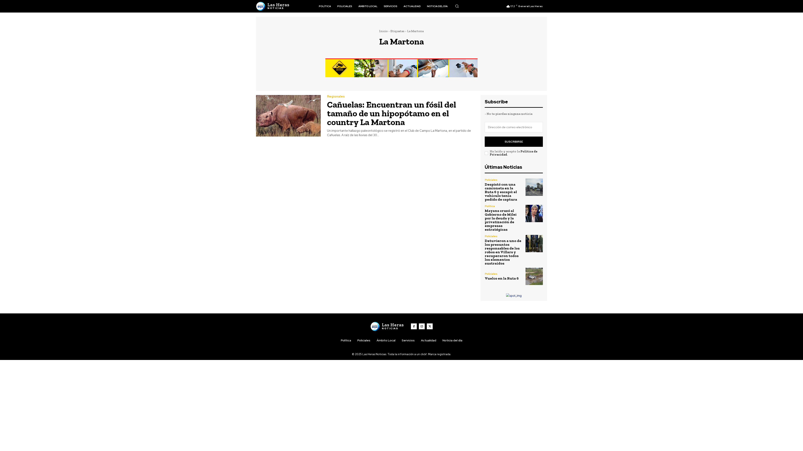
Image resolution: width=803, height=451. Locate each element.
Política (490, 206)
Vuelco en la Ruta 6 (502, 278)
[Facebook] (414, 326)
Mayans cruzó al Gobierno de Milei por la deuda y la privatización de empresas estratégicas (501, 220)
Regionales (336, 96)
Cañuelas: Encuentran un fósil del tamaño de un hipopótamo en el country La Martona (391, 113)
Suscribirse (514, 141)
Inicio (383, 31)
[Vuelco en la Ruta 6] (534, 276)
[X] (430, 326)
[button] (457, 6)
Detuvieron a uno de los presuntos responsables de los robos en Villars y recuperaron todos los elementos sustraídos (503, 252)
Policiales (491, 180)
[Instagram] (422, 326)
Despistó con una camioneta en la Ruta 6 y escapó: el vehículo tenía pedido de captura (501, 192)
